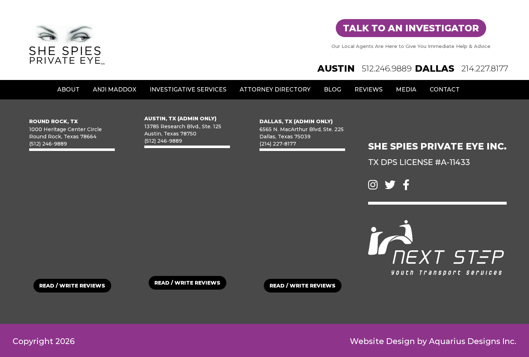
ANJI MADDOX (114, 89)
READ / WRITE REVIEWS (72, 285)
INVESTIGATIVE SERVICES (188, 89)
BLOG (332, 89)
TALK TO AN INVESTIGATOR (411, 28)
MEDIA (406, 89)
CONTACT (445, 89)
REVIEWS (368, 89)
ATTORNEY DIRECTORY (275, 89)
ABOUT (68, 89)
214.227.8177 (484, 68)
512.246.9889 (387, 68)
